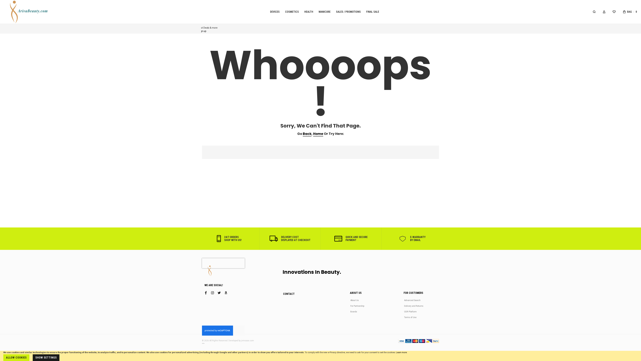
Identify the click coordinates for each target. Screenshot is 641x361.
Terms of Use (410, 317)
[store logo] (29, 12)
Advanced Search (412, 300)
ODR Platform (410, 312)
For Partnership (357, 306)
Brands (353, 312)
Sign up (216, 31)
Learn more (401, 352)
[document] (320, 356)
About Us (354, 300)
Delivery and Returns (413, 306)
